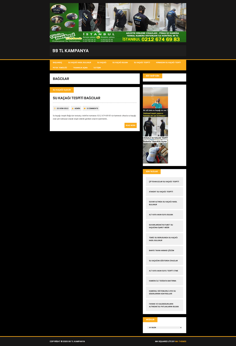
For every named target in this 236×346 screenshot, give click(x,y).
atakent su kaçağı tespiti (161, 191)
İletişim (97, 67)
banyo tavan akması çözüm (161, 250)
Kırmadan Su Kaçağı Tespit (168, 62)
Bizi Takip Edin (152, 75)
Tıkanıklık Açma (80, 67)
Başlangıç (57, 62)
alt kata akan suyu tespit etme (163, 271)
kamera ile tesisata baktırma (162, 281)
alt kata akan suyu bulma (161, 214)
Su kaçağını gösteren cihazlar (163, 260)
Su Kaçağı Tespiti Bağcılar (76, 98)
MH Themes (180, 341)
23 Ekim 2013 (62, 108)
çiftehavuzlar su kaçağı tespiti (164, 181)
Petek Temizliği (60, 67)
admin (77, 108)
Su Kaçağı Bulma (120, 62)
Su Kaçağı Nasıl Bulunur (79, 62)
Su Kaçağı (101, 62)
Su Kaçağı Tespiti (142, 62)
